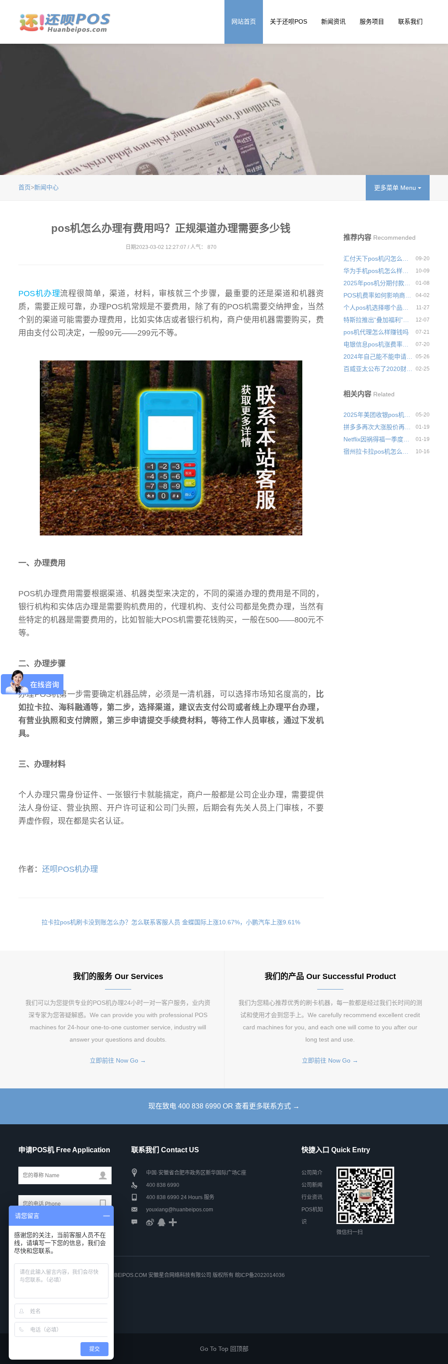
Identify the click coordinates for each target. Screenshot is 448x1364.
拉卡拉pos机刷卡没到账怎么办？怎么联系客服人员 (111, 922)
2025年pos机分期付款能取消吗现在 (378, 283)
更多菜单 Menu (396, 187)
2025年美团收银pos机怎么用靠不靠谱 (378, 414)
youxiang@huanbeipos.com (179, 1210)
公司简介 (311, 1173)
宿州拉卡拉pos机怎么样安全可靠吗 (378, 451)
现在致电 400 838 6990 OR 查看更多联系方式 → (224, 1106)
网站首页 (243, 21)
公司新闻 (311, 1185)
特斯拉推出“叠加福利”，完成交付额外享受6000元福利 (378, 319)
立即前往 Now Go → (118, 1060)
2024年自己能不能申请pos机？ (378, 356)
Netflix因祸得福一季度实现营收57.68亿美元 (378, 439)
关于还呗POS (288, 21)
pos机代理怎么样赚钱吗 (376, 332)
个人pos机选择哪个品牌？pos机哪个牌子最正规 (378, 307)
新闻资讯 (333, 21)
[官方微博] (150, 1222)
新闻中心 (46, 187)
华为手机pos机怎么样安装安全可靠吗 (378, 270)
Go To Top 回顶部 (224, 1348)
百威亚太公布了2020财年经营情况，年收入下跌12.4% (378, 368)
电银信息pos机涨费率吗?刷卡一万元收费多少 (378, 344)
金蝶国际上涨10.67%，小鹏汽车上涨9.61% (241, 922)
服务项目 (372, 21)
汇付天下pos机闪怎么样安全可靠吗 (378, 258)
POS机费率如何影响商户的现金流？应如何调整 (378, 295)
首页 (24, 187)
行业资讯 (311, 1197)
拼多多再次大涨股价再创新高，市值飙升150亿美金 (378, 426)
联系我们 (410, 21)
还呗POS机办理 (70, 869)
